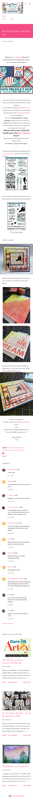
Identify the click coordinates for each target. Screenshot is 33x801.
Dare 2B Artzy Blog (22, 113)
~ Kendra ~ (11, 495)
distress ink (6, 450)
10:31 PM (11, 573)
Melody (10, 481)
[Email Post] (3, 454)
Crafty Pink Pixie (13, 523)
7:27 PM (10, 619)
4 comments (12, 785)
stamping (14, 450)
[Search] (25, 3)
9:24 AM (10, 489)
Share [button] (4, 456)
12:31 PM (11, 547)
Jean (9, 610)
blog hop (10, 447)
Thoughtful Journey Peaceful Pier (15, 766)
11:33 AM (11, 517)
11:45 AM (11, 533)
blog (26, 107)
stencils (22, 450)
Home (4, 19)
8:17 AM (10, 475)
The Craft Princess (13, 507)
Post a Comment (7, 623)
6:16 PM (10, 605)
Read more (27, 682)
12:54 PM (11, 561)
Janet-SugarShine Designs (16, 578)
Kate (9, 594)
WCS (9, 539)
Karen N (10, 567)
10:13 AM (11, 501)
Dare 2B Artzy (19, 447)
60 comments (13, 682)
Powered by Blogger (17, 796)
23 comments (13, 735)
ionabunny (11, 553)
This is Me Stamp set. (8, 153)
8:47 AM (10, 589)
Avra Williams (12, 469)
